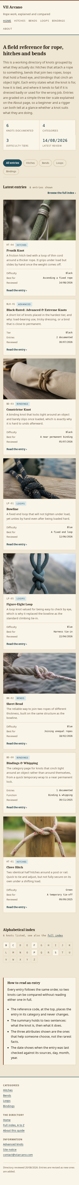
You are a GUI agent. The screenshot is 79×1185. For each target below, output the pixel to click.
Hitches (19, 20)
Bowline (12, 509)
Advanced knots (13, 1144)
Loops (44, 20)
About (7, 28)
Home (7, 20)
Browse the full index (62, 193)
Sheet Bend (15, 704)
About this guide (14, 1130)
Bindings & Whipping (22, 763)
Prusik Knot (15, 250)
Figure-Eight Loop (20, 604)
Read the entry (17, 290)
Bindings (58, 20)
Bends (33, 20)
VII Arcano (12, 7)
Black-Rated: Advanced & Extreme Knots (37, 310)
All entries (12, 163)
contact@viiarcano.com (18, 1155)
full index (55, 935)
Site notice (9, 1149)
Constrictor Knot (19, 409)
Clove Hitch (15, 867)
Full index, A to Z (13, 1125)
